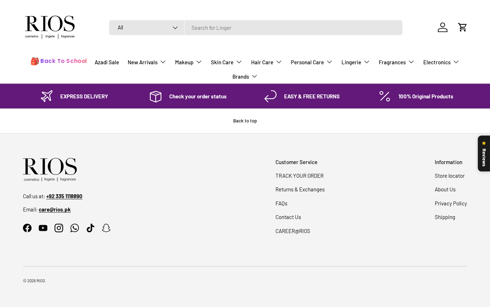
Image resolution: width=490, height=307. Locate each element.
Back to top (245, 121)
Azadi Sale (107, 62)
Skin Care (222, 62)
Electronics (437, 62)
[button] (463, 27)
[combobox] (255, 27)
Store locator (450, 175)
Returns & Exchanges (300, 189)
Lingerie (351, 62)
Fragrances (392, 62)
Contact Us (288, 217)
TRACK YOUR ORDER (299, 175)
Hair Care (262, 62)
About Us (445, 189)
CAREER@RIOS (292, 231)
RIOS (41, 280)
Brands (240, 76)
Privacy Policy (451, 203)
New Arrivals (142, 62)
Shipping (445, 217)
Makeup (184, 62)
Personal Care (307, 62)
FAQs (281, 203)
